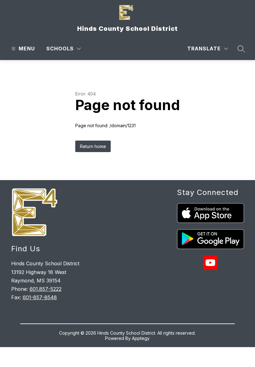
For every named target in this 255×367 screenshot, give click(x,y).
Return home (93, 146)
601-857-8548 (40, 297)
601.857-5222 (46, 289)
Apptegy (141, 338)
